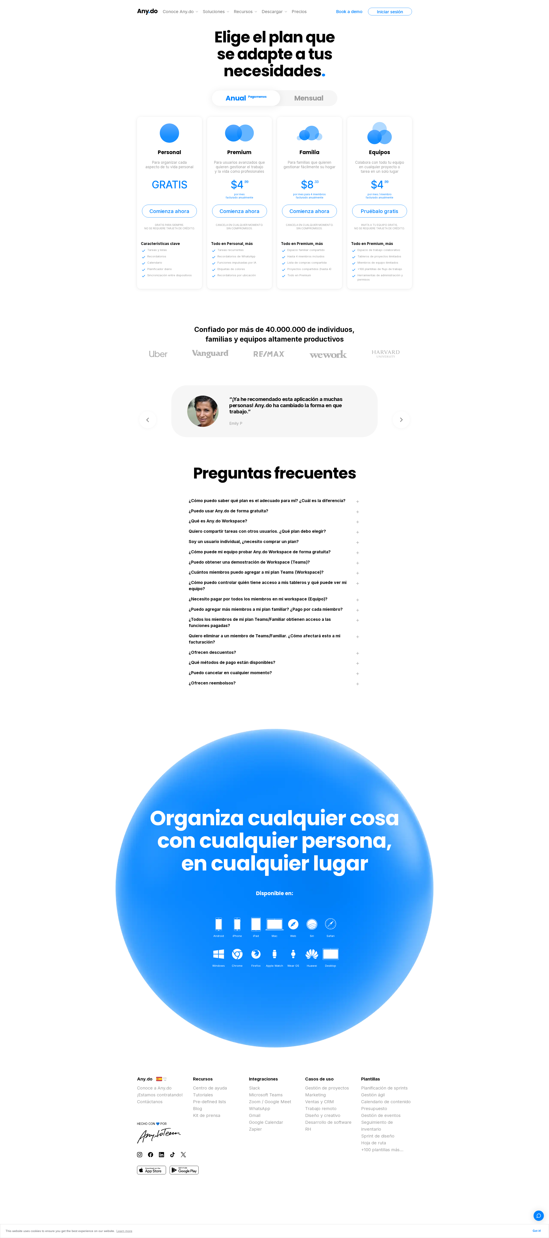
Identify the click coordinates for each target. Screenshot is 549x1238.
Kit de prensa (206, 1115)
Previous (147, 419)
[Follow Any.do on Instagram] (139, 1154)
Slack (254, 1088)
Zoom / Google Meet (270, 1101)
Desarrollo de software (328, 1122)
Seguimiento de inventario (377, 1126)
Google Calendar (266, 1122)
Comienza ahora (169, 211)
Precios (299, 11)
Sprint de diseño (377, 1136)
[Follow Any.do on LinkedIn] (161, 1154)
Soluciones (214, 11)
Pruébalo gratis (379, 211)
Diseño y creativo (322, 1115)
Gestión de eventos (381, 1115)
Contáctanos (150, 1101)
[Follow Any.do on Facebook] (150, 1154)
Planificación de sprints (384, 1088)
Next (401, 419)
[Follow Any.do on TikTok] (172, 1154)
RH (308, 1129)
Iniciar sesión (390, 11)
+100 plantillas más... (382, 1149)
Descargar (272, 11)
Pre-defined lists (209, 1101)
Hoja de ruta (373, 1142)
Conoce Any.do (178, 11)
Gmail (254, 1115)
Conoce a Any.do (154, 1088)
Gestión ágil (373, 1094)
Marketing (315, 1094)
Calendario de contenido (386, 1101)
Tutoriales (203, 1094)
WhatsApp (259, 1108)
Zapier (255, 1129)
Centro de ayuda (210, 1088)
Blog (197, 1108)
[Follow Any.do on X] (183, 1154)
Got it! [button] (537, 1230)
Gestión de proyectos (327, 1088)
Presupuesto (374, 1108)
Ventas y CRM (319, 1101)
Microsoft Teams (266, 1094)
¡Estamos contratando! (160, 1094)
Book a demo (349, 11)
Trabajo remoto (320, 1108)
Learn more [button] (124, 1231)
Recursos (243, 11)
